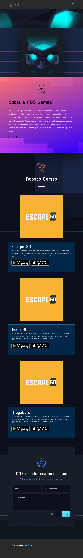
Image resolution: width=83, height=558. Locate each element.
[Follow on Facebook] (11, 137)
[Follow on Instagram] (16, 137)
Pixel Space (28, 545)
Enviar (66, 514)
